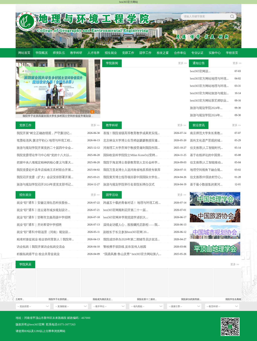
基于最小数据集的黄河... (206, 184)
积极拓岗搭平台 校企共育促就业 (38, 254)
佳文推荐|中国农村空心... (206, 177)
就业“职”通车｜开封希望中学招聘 (39, 224)
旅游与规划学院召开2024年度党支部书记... (45, 184)
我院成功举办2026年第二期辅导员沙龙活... (131, 239)
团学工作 (145, 52)
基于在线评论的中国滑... (206, 155)
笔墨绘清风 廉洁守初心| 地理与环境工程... (44, 140)
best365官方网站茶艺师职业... (209, 100)
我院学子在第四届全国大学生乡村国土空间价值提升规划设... (58, 116)
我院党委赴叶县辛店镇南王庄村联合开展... (45, 169)
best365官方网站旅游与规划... (209, 93)
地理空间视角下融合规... (206, 169)
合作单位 (180, 52)
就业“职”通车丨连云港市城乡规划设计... (43, 210)
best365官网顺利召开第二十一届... (125, 210)
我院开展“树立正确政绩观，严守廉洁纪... (44, 133)
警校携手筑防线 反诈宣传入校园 (124, 246)
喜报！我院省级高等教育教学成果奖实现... (131, 133)
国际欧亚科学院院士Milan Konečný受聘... (130, 155)
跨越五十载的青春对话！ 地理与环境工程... (131, 202)
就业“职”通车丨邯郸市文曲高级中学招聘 (44, 217)
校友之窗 (163, 52)
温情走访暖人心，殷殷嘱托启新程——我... (131, 224)
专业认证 (197, 52)
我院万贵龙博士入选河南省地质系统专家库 (131, 169)
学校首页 (232, 52)
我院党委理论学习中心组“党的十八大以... (44, 155)
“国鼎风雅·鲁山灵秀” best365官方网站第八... (132, 254)
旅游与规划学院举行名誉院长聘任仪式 (128, 184)
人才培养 (93, 52)
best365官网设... (200, 71)
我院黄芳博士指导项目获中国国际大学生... (131, 177)
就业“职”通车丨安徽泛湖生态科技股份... (43, 202)
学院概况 (42, 52)
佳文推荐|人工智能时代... (206, 147)
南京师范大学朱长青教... (206, 133)
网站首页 (24, 52)
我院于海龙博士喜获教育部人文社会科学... (131, 162)
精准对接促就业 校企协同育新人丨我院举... (45, 239)
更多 (182, 63)
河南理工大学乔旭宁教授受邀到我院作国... (131, 147)
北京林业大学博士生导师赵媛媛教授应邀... (131, 140)
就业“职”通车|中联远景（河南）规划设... (43, 232)
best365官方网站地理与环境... (209, 78)
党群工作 (128, 52)
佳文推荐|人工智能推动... (206, 162)
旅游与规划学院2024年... (206, 107)
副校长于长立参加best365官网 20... (126, 232)
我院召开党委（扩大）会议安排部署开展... (45, 177)
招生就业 (111, 52)
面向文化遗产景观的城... (206, 140)
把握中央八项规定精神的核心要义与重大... (45, 162)
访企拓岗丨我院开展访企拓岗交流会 (41, 246)
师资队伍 (59, 52)
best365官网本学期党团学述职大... (125, 217)
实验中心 (215, 52)
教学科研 (76, 52)
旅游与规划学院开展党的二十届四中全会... (45, 147)
